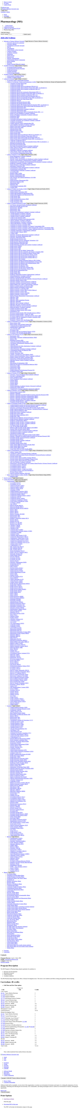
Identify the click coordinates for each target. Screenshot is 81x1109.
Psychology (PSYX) (15, 668)
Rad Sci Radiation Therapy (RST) (18, 680)
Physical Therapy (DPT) (16, 472)
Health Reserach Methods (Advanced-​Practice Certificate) (24, 417)
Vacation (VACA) (14, 871)
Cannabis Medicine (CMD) (17, 724)
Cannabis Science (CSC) (16, 727)
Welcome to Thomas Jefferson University (14, 41)
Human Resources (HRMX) (17, 597)
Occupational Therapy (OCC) (17, 797)
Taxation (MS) (13, 187)
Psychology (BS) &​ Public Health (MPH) (20, 333)
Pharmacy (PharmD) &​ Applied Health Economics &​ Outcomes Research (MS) (30, 436)
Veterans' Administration (13, 58)
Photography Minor (12, 925)
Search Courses (8, 478)
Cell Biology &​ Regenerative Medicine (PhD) (21, 343)
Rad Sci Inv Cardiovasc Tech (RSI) (19, 676)
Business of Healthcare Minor (14, 884)
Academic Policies (8, 74)
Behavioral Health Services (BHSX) (19, 508)
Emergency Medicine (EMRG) (18, 841)
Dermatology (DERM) (16, 839)
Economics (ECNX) (15, 558)
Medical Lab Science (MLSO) (17, 644)
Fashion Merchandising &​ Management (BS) (21, 193)
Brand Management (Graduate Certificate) (20, 156)
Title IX (9, 47)
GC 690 (3, 1030)
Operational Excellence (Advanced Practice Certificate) (24, 430)
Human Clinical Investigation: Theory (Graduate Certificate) (25, 356)
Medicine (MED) (14, 846)
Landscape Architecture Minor (14, 915)
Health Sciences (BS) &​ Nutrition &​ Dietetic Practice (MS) (25, 253)
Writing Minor (10, 948)
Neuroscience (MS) (15, 366)
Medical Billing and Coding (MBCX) (19, 642)
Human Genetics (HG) (16, 765)
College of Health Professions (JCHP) (16, 203)
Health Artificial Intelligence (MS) (18, 410)
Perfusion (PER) (14, 802)
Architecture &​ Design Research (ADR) (20, 708)
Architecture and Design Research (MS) (20, 102)
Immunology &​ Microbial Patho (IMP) (19, 767)
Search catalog (4, 34)
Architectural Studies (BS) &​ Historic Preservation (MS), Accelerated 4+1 (28, 87)
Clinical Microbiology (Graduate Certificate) (21, 223)
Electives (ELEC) (14, 561)
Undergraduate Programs (13, 73)
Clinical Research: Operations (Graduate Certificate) (23, 348)
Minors (5, 872)
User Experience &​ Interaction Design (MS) (21, 153)
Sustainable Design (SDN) (16, 828)
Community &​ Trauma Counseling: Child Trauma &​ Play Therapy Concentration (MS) (32, 227)
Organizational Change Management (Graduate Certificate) (25, 167)
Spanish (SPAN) (14, 691)
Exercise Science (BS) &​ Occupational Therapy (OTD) (24, 459)
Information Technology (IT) (17, 605)
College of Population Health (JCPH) (16, 403)
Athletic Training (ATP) (16, 711)
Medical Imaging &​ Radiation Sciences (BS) (21, 287)
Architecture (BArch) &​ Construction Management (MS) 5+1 (25, 92)
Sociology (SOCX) (15, 690)
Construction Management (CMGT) (19, 536)
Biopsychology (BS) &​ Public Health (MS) (21, 324)
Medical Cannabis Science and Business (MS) (21, 286)
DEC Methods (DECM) (16, 548)
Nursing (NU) (13, 650)
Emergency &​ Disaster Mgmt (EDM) (19, 741)
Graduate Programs (12, 71)
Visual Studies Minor (12, 943)
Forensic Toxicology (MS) (16, 353)
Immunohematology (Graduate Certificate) (20, 276)
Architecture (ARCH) (15, 497)
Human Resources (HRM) (16, 596)
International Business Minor (14, 913)
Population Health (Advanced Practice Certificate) (22, 437)
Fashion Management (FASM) (17, 572)
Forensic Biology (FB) (15, 745)
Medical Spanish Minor (13, 923)
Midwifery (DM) (14, 297)
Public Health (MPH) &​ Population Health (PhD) (22, 444)
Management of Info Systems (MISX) (19, 633)
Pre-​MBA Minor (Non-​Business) (15, 928)
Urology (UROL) (14, 869)
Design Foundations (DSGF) (17, 551)
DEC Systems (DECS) (16, 549)
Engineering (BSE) (15, 116)
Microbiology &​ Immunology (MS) (19, 363)
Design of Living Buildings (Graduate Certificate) (22, 113)
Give (5, 1060)
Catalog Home (7, 4)
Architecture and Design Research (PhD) (20, 103)
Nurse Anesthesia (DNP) (16, 377)
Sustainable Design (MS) (16, 149)
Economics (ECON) (15, 559)
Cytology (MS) (14, 233)
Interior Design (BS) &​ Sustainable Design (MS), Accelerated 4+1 (26, 139)
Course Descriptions (9, 479)
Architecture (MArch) (15, 100)
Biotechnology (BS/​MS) (16, 207)
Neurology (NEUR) (15, 848)
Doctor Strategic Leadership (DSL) (19, 740)
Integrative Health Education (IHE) (19, 771)
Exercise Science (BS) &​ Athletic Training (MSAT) (23, 457)
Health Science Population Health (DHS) (20, 761)
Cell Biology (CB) (14, 730)
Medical (9, 836)
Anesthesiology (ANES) (16, 838)
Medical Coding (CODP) (16, 643)
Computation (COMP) (15, 532)
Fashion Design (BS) (15, 190)
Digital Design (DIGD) (16, 555)
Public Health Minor (12, 930)
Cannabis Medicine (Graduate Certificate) (20, 215)
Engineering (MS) (14, 117)
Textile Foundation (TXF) (16, 833)
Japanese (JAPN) (14, 616)
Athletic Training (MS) (16, 452)
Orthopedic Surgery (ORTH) (17, 855)
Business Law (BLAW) (16, 522)
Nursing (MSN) (14, 383)
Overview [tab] (6, 950)
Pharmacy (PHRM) (15, 806)
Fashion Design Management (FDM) (19, 744)
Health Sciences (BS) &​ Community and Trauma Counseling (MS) (27, 251)
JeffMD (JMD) (14, 845)
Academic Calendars (12, 52)
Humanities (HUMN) (15, 599)
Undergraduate (10, 481)
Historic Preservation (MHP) (17, 764)
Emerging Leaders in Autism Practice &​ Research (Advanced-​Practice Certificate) (30, 455)
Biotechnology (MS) (15, 210)
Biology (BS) (13, 339)
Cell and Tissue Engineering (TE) (18, 728)
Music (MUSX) (14, 649)
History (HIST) (14, 593)
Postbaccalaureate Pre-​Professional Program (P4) (22, 370)
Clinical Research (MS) (16, 347)
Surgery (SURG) (14, 868)
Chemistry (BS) (14, 344)
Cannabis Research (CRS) (16, 726)
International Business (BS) (17, 181)
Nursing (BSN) (14, 380)
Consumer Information (9, 1082)
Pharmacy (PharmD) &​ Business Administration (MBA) (24, 396)
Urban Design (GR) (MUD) (17, 835)
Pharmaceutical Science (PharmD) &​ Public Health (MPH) (24, 434)
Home (5, 14)
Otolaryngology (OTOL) (16, 856)
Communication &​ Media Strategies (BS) (20, 326)
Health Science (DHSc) (16, 246)
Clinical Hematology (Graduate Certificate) (21, 222)
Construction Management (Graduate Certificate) (22, 109)
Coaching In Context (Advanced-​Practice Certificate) (23, 453)
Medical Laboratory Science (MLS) (19, 646)
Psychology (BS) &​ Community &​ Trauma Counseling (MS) (25, 317)
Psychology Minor (11, 929)
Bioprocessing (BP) (15, 515)
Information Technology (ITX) (17, 606)
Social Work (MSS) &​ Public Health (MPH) (21, 449)
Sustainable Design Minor (13, 936)
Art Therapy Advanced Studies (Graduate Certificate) (23, 205)
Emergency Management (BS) (17, 237)
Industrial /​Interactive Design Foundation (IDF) (22, 768)
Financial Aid (10, 57)
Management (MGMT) (16, 629)
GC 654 (3, 1026)
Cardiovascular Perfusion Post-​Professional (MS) (22, 219)
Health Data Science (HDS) (17, 755)
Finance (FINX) (14, 575)
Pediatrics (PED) (14, 859)
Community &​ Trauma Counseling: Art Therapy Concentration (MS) (27, 226)
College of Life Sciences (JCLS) (12, 28)
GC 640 (3, 995)
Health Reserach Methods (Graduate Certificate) (22, 419)
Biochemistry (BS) (14, 336)
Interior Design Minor (12, 912)
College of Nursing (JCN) (13, 373)
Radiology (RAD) (14, 864)
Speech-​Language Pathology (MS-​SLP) (20, 473)
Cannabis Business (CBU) (16, 723)
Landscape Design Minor (13, 916)
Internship (9, 62)
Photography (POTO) (15, 657)
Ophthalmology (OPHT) (16, 852)
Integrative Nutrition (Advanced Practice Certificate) (23, 281)
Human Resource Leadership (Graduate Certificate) (23, 164)
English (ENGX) (14, 565)
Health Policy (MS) (15, 416)
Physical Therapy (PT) (15, 808)
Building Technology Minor (14, 881)
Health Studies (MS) (15, 273)
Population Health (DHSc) (16, 439)
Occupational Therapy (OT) (17, 798)
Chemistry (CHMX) (15, 526)
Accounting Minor (11, 874)
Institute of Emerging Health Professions (20, 277)
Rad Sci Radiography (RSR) (17, 681)
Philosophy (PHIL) (15, 654)
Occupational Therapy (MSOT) (18, 467)
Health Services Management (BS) (18, 270)
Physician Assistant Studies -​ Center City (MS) (21, 314)
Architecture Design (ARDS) (17, 498)
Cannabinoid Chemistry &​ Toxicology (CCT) (21, 720)
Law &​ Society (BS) (15, 328)
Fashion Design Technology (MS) (18, 192)
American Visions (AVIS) (16, 488)
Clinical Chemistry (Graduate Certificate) (20, 220)
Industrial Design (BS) (15, 129)
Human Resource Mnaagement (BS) (19, 180)
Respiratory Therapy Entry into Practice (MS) (21, 320)
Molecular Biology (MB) (16, 647)
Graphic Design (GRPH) (16, 582)
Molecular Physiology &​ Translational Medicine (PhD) (23, 364)
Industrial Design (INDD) (16, 602)
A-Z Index (6, 16)
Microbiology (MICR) (15, 788)
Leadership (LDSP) (15, 624)
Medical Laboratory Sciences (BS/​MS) (20, 293)
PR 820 (3, 1037)
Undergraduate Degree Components (16, 60)
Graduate (9, 705)
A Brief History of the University (15, 50)
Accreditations (10, 48)
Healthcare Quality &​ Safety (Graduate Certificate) (22, 422)
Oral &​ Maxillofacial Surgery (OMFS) (19, 854)
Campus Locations (11, 51)
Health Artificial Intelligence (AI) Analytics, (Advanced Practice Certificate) (29, 409)
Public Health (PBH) (15, 816)
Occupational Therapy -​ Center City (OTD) (21, 469)
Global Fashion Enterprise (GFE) (18, 750)
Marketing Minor (11, 922)
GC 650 (3, 1025)
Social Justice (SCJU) (15, 824)
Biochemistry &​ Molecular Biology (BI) (20, 714)
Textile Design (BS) (15, 196)
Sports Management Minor (13, 935)
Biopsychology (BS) (15, 323)
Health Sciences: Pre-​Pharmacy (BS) (19, 266)
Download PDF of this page (11, 1104)
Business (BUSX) (14, 521)
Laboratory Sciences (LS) (16, 619)
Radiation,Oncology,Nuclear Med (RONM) (21, 862)
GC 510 (3, 1019)
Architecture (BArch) (15, 90)
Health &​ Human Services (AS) (18, 239)
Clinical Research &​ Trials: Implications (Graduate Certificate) (25, 346)
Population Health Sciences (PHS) (18, 815)
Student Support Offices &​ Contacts (16, 64)
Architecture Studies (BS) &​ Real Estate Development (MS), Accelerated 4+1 (29, 104)
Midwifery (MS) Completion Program (19, 300)
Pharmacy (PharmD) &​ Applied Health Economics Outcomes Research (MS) (29, 394)
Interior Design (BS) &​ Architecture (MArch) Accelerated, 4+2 (26, 134)
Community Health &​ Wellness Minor (16, 886)
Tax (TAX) (13, 695)
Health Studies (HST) (15, 592)
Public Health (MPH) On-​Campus (18, 446)
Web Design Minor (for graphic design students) (19, 945)
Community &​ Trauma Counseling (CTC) (20, 733)
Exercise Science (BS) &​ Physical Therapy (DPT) (22, 460)
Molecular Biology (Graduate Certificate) (20, 307)
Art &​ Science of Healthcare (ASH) (19, 501)
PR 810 (3, 1035)
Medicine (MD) (14, 476)
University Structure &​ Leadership (15, 42)
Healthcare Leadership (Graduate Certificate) (21, 163)
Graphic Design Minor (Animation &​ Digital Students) (20, 906)
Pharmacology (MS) (15, 368)
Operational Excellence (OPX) (17, 799)
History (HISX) (14, 595)
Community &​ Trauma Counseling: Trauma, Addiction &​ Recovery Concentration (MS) (32, 229)
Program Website (5, 962)
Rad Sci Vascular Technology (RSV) (19, 683)
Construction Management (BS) (18, 107)
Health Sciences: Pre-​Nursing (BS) (19, 264)
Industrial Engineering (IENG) (17, 603)
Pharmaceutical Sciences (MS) (17, 392)
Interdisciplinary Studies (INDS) (18, 609)
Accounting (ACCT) (15, 482)
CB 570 (3, 1018)
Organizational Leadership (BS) (18, 169)
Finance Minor (10, 899)
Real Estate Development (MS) (18, 144)
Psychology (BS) (14, 330)
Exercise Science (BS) (15, 456)
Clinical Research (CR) (16, 731)
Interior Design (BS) (15, 133)
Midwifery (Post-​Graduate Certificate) (19, 303)
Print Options (7, 17)
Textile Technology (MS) (16, 202)
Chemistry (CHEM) (15, 525)
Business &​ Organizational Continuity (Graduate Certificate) (25, 212)
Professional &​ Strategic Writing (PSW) (20, 666)
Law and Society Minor (13, 919)
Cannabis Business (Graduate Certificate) (20, 213)
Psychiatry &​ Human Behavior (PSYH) (20, 861)
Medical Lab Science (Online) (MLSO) (20, 782)
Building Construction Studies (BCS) (19, 518)
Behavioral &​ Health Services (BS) (19, 206)
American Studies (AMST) (17, 487)
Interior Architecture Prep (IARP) (18, 777)
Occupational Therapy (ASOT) (18, 466)
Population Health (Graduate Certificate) (20, 440)
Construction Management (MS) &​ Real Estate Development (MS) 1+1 (28, 106)
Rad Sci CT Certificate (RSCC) (18, 673)
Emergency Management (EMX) (18, 562)
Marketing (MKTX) (15, 636)
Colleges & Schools (9, 27)
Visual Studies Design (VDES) (18, 701)
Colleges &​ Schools (9, 79)
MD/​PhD (12, 361)
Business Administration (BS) (17, 174)
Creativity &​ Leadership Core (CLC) (19, 541)
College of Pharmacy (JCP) (14, 390)
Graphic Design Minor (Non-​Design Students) (18, 909)
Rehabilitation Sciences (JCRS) (18, 821)
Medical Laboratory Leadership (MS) (19, 288)
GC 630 (3, 1021)
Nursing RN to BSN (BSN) (17, 387)
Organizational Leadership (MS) (18, 186)
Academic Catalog (5, 12)
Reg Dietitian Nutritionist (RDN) (18, 819)
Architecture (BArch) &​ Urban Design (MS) (21, 99)
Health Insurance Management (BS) (19, 242)
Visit (5, 1058)
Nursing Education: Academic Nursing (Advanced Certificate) (25, 386)
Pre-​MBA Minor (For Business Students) (17, 926)
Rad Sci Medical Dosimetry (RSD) (19, 678)
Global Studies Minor (12, 905)
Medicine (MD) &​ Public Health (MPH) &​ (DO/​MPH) (24, 427)
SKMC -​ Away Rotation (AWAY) (18, 866)
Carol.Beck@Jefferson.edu (11, 959)
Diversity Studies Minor (13, 892)
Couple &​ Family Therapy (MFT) (18, 232)
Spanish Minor (10, 933)
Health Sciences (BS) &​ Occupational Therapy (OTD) (23, 254)
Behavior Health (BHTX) (16, 505)
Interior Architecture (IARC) (17, 775)
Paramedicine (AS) (15, 311)
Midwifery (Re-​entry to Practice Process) (20, 304)
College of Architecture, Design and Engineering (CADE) (21, 82)
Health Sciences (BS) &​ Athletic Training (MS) (22, 250)
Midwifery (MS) (14, 298)
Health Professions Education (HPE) (19, 758)
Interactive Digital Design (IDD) (18, 774)
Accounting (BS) (14, 171)
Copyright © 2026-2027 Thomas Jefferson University (13, 1078)
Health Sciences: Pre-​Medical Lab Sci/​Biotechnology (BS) (24, 263)
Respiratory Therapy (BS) (16, 318)
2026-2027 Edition (8, 38)
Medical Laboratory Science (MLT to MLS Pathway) (23, 290)
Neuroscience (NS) (15, 792)
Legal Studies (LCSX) (15, 627)
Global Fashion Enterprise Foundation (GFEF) (21, 751)
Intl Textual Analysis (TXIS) (17, 613)
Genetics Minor (11, 902)
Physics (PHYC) (14, 661)
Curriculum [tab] (6, 952)
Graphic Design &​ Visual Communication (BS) (22, 123)
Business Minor (11, 882)
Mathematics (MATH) (15, 639)
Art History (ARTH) (15, 502)
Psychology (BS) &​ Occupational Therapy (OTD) (22, 331)
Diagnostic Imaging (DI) (16, 553)
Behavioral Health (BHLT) (17, 507)
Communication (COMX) (16, 529)
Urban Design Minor (12, 942)
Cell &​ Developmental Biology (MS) (19, 341)
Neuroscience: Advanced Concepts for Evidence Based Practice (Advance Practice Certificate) (33, 463)
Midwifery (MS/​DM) (15, 301)
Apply (5, 1057)
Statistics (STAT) (14, 693)
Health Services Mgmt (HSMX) (18, 589)
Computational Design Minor (14, 888)
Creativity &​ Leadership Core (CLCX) (20, 542)
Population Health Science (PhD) (18, 443)
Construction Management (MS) (18, 110)
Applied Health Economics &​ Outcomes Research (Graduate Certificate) (28, 405)
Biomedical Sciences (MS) (16, 340)
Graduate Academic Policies (14, 77)
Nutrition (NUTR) (14, 795)
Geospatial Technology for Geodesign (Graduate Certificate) (25, 120)
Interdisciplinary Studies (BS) (17, 327)
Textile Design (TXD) (15, 832)
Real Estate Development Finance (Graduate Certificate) (24, 146)
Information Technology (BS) (17, 166)
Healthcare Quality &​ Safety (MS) (18, 424)
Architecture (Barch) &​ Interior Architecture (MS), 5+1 (24, 95)
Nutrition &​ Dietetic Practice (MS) (18, 308)
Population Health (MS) (16, 442)
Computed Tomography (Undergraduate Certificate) (23, 230)
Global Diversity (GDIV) (16, 580)
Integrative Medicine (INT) (17, 844)
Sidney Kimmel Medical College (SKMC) (17, 474)
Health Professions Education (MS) (19, 243)
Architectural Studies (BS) (16, 85)
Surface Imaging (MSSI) (16, 826)
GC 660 (3, 996)
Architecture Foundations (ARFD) (18, 499)
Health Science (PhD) (15, 247)
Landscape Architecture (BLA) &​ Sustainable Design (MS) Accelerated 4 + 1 (29, 141)
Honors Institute (11, 61)
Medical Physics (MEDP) (16, 785)
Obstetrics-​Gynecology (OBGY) (18, 851)
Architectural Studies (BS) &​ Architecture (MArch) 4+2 (24, 86)
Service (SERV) (14, 688)
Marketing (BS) (14, 184)
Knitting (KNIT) (14, 617)
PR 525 (3, 1001)
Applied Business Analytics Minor (15, 877)
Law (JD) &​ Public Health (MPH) (18, 426)
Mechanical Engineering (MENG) (18, 640)
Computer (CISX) (14, 534)
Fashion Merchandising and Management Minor (19, 898)
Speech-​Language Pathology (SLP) (19, 825)
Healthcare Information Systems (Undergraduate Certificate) (25, 274)
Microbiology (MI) (15, 787)
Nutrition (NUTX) (14, 651)
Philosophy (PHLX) (15, 656)
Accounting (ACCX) (15, 484)
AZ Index (6, 3)
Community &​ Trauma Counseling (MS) (20, 224)
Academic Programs (9, 65)
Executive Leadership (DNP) (17, 376)
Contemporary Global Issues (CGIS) (19, 538)
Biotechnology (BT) (15, 517)
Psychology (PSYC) (15, 667)
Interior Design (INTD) (16, 610)
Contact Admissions (9, 1075)
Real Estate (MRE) (15, 818)
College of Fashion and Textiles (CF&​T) (17, 189)
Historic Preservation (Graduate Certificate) (21, 126)
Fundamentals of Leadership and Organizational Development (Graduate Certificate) (31, 162)
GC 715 (3, 998)
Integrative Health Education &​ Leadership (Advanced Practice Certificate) (29, 278)
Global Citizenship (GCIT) (17, 579)
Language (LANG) (15, 620)
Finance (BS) (13, 179)
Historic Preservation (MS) (16, 127)
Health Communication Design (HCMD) (20, 754)
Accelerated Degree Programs (14, 67)
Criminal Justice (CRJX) (16, 544)
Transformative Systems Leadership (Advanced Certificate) (25, 388)
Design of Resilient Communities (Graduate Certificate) (24, 114)
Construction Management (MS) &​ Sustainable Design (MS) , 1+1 (26, 112)
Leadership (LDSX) (15, 626)
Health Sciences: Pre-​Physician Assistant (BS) (21, 267)
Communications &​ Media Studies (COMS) (21, 531)
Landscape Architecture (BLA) (18, 140)
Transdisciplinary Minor (13, 940)
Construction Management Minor (15, 889)
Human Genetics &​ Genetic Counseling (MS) (21, 357)
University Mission (11, 44)
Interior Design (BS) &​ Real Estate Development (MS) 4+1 (25, 137)
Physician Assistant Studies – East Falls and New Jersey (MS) (25, 315)
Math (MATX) (13, 637)
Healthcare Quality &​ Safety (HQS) (19, 762)
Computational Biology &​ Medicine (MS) (20, 350)
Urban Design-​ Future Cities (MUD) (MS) (20, 151)
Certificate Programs (12, 70)
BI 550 (2, 993)
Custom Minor (10, 891)
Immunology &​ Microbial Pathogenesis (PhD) (21, 358)
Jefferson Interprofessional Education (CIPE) (21, 778)
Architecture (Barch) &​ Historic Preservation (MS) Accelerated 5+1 (27, 93)
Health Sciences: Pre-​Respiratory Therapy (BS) (22, 268)
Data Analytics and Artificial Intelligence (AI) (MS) (23, 177)
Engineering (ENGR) (15, 563)
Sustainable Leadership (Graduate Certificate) (21, 150)
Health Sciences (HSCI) (16, 586)
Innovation (6, 1072)
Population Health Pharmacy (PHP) (19, 814)
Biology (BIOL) (14, 511)
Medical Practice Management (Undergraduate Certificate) (24, 295)
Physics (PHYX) (14, 663)
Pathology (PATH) (14, 858)
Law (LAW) (13, 622)
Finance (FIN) (13, 573)
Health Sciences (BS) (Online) (17, 259)
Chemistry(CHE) (14, 528)
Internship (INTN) (14, 612)
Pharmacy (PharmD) (15, 393)
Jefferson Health (8, 1071)
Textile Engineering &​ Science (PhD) (19, 199)
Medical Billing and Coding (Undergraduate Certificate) (24, 284)
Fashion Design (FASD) (16, 569)
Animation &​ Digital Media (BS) (18, 83)
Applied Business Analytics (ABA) (19, 491)
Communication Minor (12, 885)
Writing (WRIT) (14, 704)
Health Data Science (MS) (16, 413)
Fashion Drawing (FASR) (16, 571)
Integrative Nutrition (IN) (16, 772)
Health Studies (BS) (15, 271)
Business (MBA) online (16, 173)
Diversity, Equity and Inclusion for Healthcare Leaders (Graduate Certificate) (29, 159)
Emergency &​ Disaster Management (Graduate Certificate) (24, 234)
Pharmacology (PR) (15, 805)
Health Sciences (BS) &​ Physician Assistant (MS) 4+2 (23, 257)
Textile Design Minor (12, 938)
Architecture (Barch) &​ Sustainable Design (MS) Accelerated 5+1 (26, 97)
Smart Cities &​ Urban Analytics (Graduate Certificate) (23, 147)
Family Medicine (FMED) (16, 842)
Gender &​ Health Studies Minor (15, 901)
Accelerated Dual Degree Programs (16, 68)
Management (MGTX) (16, 630)
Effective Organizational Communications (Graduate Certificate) (26, 160)
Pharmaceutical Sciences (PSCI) (18, 804)
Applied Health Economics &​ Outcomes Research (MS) (24, 406)
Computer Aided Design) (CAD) (18, 535)
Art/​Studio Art (10, 879)
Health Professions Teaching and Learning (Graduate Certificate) (26, 244)
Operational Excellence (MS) (17, 433)
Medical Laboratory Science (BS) (18, 291)
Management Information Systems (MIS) (20, 632)
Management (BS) (14, 183)
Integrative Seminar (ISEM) (17, 607)
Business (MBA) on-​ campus (17, 157)
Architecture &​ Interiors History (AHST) (20, 495)
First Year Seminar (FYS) (16, 576)
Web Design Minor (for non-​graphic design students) (20, 946)
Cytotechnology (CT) (15, 545)
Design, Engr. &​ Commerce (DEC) (19, 552)
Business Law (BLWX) (16, 524)
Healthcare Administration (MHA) (18, 420)
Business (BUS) (14, 519)
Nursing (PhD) (14, 384)
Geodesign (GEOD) (15, 748)
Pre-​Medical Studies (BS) (16, 371)
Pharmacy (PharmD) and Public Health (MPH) (22, 399)
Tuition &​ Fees (10, 55)
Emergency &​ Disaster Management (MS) (20, 236)
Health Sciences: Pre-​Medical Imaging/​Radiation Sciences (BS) (26, 261)
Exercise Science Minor (13, 896)
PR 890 (3, 1007)
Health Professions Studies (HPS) (18, 760)
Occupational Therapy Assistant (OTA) (20, 653)
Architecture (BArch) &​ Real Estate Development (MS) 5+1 (25, 96)
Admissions (10, 54)
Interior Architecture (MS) (16, 131)
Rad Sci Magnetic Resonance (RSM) (19, 677)
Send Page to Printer (9, 1099)
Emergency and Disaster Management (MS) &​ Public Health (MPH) (27, 407)
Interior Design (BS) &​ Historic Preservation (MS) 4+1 (24, 136)
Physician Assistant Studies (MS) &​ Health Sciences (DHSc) (25, 313)
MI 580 (32, 1026)
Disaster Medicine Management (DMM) (20, 738)
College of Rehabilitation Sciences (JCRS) (17, 450)
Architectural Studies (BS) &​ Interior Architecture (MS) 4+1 (25, 89)
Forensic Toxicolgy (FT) (16, 747)
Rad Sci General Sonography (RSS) (19, 674)
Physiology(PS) (14, 811)
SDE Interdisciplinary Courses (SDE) (19, 687)
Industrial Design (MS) (16, 130)
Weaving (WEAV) (14, 703)
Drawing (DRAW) (15, 556)
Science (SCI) (13, 686)
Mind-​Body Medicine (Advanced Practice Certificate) (23, 305)
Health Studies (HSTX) (16, 590)
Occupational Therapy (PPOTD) (18, 464)
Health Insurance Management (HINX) (20, 583)
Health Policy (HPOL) (15, 585)
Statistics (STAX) (14, 694)
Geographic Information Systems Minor (17, 904)
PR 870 (3, 1003)
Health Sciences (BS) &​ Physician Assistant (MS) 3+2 (23, 256)
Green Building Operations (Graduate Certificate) (22, 124)
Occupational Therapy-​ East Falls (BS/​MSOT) (21, 470)
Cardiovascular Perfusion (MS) (18, 217)
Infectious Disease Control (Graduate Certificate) (22, 360)
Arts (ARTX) (13, 504)
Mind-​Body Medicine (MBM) (17, 791)
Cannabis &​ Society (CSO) (17, 721)
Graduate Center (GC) (15, 753)
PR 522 (3, 1000)
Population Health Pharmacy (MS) (18, 402)
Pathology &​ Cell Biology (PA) (18, 801)
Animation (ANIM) (15, 490)
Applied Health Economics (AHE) (18, 707)
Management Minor (12, 921)
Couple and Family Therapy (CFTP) (19, 735)
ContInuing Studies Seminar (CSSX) (19, 539)
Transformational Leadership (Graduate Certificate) (23, 170)
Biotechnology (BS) (15, 209)
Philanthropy (7, 1074)
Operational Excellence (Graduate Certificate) (21, 432)
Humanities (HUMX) (15, 600)
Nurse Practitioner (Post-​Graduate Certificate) (21, 379)
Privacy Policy (7, 1081)
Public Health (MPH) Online (17, 447)
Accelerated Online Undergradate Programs (18, 80)
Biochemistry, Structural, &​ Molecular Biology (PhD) (23, 337)
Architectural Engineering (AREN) (19, 492)
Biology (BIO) (13, 509)
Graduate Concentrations (16, 122)
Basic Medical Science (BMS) (17, 713)
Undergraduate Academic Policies (15, 76)
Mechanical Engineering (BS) (17, 143)
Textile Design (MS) (15, 197)
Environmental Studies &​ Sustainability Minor (18, 895)
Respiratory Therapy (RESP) (17, 684)
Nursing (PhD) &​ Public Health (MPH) (20, 429)
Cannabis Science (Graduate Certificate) (20, 216)
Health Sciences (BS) (15, 249)
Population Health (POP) (16, 812)
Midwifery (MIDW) (15, 789)
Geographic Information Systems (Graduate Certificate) (24, 119)
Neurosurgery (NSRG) (16, 849)
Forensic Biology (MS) (16, 351)
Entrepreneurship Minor (13, 894)
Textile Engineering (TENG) (17, 700)
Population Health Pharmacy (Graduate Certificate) (23, 400)
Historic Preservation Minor (14, 911)
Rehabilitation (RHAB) (16, 865)
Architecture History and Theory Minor (17, 878)
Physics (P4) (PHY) (15, 660)
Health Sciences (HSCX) (16, 588)
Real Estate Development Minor (15, 932)
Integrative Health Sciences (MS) (18, 280)
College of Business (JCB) (13, 154)
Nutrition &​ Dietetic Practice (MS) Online (20, 310)
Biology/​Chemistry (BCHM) (17, 514)
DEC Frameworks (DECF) (17, 546)
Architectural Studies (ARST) (17, 494)
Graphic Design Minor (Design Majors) (17, 908)
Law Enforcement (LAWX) (17, 623)
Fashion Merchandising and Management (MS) (22, 194)
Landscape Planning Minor (13, 918)
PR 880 (3, 1005)
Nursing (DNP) (14, 381)
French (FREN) (14, 578)
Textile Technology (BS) (16, 200)
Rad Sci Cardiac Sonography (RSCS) (19, 670)
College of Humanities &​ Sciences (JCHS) (17, 321)
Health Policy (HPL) (15, 757)
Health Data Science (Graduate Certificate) (20, 412)
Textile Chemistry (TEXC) (16, 698)
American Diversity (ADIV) (17, 485)
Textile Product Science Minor (14, 939)
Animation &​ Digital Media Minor (15, 875)
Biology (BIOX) (14, 512)
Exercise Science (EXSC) (16, 568)
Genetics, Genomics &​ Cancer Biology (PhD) (21, 354)
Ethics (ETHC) (14, 566)
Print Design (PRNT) (15, 664)
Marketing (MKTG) (15, 634)
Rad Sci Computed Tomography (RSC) (20, 671)
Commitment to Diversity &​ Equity (16, 45)
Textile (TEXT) (14, 697)
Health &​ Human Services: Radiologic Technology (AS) (24, 240)
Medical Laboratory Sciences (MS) (19, 294)
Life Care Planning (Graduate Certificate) (20, 462)
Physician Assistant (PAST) (17, 659)
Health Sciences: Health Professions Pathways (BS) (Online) (25, 260)
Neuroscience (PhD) (15, 367)
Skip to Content (8, 2)
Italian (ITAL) (13, 615)
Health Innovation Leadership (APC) (19, 415)
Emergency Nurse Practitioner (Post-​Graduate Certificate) (24, 374)
